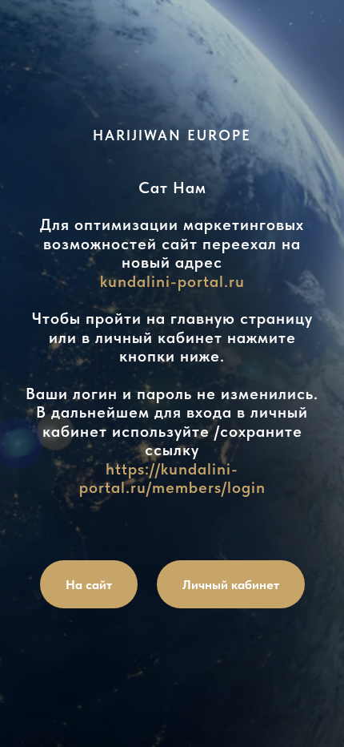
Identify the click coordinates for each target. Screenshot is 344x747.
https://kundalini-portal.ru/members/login (172, 478)
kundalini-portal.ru (172, 281)
